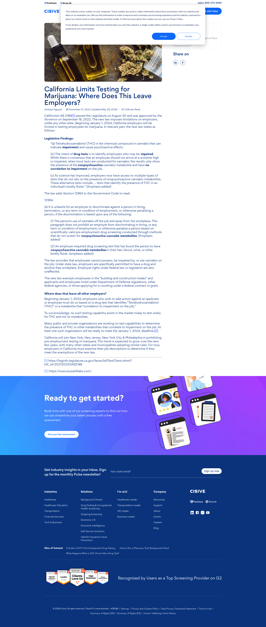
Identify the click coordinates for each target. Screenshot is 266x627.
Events (157, 516)
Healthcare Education (56, 505)
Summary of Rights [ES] (129, 613)
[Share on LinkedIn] (175, 62)
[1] (73, 115)
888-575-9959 (213, 2)
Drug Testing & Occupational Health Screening (96, 507)
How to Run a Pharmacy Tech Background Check (144, 548)
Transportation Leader (129, 505)
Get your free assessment (61, 434)
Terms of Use (205, 608)
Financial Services (54, 516)
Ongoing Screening (91, 514)
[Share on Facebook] (182, 62)
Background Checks (92, 499)
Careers (158, 522)
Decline (188, 36)
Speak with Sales (209, 11)
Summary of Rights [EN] (102, 613)
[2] (156, 331)
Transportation (52, 510)
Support (158, 505)
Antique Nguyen (53, 109)
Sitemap (125, 608)
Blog (156, 527)
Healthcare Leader (127, 499)
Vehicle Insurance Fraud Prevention (94, 538)
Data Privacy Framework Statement (178, 608)
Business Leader (126, 516)
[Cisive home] (51, 11)
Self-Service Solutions (93, 531)
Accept (163, 36)
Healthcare (50, 499)
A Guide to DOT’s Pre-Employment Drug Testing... (91, 548)
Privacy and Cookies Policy (145, 608)
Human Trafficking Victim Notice (159, 613)
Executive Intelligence (93, 525)
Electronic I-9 (88, 519)
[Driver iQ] (66, 3)
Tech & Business (53, 522)
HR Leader (123, 510)
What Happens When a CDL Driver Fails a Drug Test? (92, 553)
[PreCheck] (50, 3)
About (157, 510)
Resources (159, 499)
